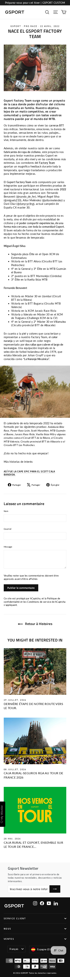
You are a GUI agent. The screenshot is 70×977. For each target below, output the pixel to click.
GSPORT (15, 26)
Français (14, 948)
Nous (7, 928)
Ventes (9, 939)
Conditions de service (39, 601)
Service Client (15, 918)
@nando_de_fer (26, 196)
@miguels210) (12, 200)
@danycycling (25, 203)
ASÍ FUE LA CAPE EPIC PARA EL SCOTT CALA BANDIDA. (29, 472)
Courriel (7, 529)
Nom (6, 511)
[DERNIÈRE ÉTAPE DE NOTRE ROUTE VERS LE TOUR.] (35, 671)
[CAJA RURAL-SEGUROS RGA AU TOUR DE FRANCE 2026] (35, 741)
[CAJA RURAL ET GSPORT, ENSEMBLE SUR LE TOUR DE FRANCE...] (35, 810)
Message (8, 547)
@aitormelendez (52, 200)
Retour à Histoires (38, 623)
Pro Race (30, 26)
